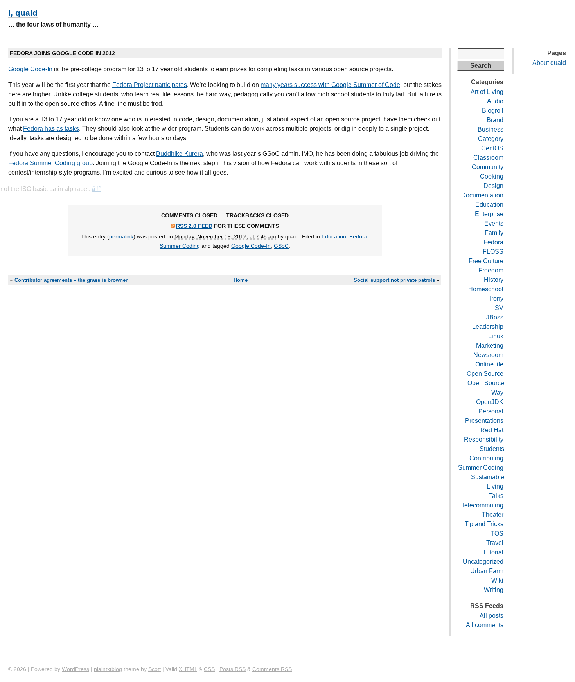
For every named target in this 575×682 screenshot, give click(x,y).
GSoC (281, 246)
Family (494, 232)
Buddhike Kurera (179, 153)
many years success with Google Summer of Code (330, 84)
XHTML (188, 669)
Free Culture (486, 261)
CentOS (492, 148)
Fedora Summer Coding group (50, 163)
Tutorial (493, 552)
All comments (484, 625)
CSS (209, 669)
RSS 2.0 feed (194, 226)
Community (487, 167)
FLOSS (493, 251)
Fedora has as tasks (51, 128)
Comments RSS (272, 669)
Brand (495, 120)
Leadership (487, 326)
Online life (489, 364)
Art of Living (487, 91)
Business (490, 129)
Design (493, 185)
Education (334, 236)
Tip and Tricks (484, 524)
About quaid (549, 63)
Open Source (485, 373)
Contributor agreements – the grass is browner (71, 280)
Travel (494, 542)
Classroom (488, 157)
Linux (495, 336)
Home (241, 280)
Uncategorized (483, 561)
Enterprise (489, 214)
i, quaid (23, 12)
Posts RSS (232, 669)
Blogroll (492, 110)
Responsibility (483, 439)
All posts (491, 615)
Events (493, 223)
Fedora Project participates (149, 84)
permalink (121, 236)
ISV (498, 308)
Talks (496, 496)
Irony (496, 298)
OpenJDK (489, 402)
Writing (493, 589)
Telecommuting (482, 505)
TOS (497, 533)
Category (490, 138)
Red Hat (491, 430)
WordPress (75, 669)
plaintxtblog (108, 669)
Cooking (491, 176)
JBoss (494, 317)
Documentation (482, 195)
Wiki (497, 580)
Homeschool (485, 289)
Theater (492, 514)
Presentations (484, 420)
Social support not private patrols (394, 280)
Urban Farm (486, 571)
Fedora (358, 236)
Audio (495, 101)
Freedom (490, 270)
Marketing (489, 345)
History (493, 279)
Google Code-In (30, 69)
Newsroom (488, 355)
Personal (490, 411)
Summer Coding (180, 246)
